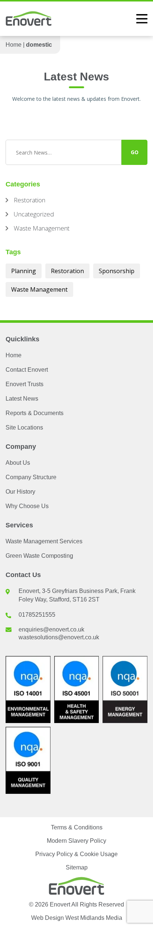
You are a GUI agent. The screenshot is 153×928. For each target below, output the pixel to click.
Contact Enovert (27, 370)
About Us (18, 463)
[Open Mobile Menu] (141, 18)
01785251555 (37, 615)
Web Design (76, 918)
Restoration (67, 271)
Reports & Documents (35, 413)
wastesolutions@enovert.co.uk (59, 637)
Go (135, 152)
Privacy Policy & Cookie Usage (76, 854)
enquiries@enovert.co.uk (51, 629)
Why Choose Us (27, 506)
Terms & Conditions (76, 827)
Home (14, 45)
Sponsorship (116, 271)
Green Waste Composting (39, 556)
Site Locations (24, 427)
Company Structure (31, 477)
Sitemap (77, 867)
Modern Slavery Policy (76, 841)
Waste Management (39, 289)
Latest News (22, 398)
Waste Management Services (44, 541)
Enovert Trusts (24, 384)
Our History (20, 491)
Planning (23, 271)
